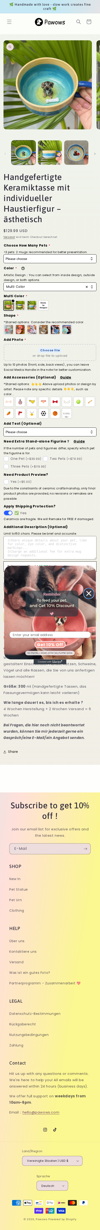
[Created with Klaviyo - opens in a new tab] (50, 662)
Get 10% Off (50, 645)
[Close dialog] (89, 593)
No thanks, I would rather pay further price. (50, 652)
